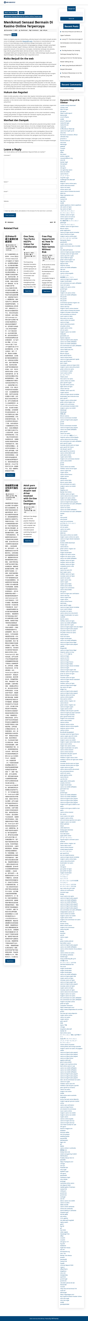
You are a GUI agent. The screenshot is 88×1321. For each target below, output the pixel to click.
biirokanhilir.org (65, 1251)
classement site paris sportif (68, 753)
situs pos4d (63, 517)
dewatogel (63, 410)
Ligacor (62, 1267)
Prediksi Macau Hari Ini (67, 1158)
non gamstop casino (66, 170)
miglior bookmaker (66, 281)
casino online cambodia (67, 1206)
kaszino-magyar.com (66, 1128)
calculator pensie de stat (67, 1283)
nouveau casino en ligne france (69, 734)
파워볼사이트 (64, 960)
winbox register (65, 156)
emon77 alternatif (65, 121)
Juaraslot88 (63, 1138)
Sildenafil (63, 334)
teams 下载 (63, 1025)
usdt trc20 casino (65, 773)
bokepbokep (64, 1275)
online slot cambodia (66, 1208)
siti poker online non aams (68, 630)
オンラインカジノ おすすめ (68, 884)
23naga (62, 1027)
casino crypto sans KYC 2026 (68, 736)
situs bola (63, 142)
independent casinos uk (67, 912)
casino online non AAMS (67, 320)
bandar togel (64, 162)
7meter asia (63, 545)
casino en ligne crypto (66, 707)
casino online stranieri (66, 750)
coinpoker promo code (67, 566)
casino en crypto (65, 1081)
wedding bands (64, 1136)
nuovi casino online (66, 373)
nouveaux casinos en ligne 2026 (69, 365)
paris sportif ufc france (67, 447)
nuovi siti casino (65, 285)
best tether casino (65, 943)
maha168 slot (64, 125)
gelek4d (62, 146)
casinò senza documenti (67, 185)
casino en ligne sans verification (69, 593)
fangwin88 (63, 648)
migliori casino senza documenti (69, 367)
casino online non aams (67, 953)
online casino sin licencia (67, 217)
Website (6, 201)
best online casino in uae (67, 1066)
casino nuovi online (66, 744)
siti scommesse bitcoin (67, 771)
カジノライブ (64, 878)
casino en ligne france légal (68, 642)
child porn (63, 1191)
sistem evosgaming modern (68, 1154)
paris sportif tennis (65, 355)
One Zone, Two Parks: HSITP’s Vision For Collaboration (30, 243)
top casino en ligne (65, 209)
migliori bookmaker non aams (69, 615)
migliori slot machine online (68, 1064)
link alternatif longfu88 (67, 1220)
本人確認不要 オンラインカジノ (69, 220)
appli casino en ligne (66, 386)
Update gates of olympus (67, 1187)
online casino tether (66, 586)
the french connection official (68, 135)
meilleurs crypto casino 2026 (68, 757)
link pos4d (63, 297)
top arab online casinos (67, 384)
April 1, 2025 (30, 253)
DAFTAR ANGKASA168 (67, 964)
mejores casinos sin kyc (67, 652)
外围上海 (62, 414)
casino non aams (65, 187)
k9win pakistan (64, 824)
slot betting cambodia (66, 955)
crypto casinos (64, 392)
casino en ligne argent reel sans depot (71, 627)
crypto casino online (66, 244)
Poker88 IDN (64, 1167)
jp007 (62, 1224)
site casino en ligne (66, 207)
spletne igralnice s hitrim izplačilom (70, 205)
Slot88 (62, 1093)
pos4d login (63, 289)
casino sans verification (67, 1105)
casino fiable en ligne (66, 258)
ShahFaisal (24, 30)
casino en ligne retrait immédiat (69, 394)
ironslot (62, 1287)
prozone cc (63, 138)
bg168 (62, 1226)
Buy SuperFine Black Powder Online (71, 1296)
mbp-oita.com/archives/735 (68, 1288)
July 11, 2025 (48, 255)
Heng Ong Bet (64, 929)
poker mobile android (66, 941)
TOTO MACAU (64, 525)
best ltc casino (64, 619)
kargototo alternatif (66, 1029)
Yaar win (62, 269)
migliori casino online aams (68, 183)
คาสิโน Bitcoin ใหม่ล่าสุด (67, 129)
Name (6, 182)
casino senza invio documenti (69, 439)
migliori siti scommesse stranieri (69, 459)
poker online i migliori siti (67, 548)
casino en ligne (64, 322)
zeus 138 (63, 1253)
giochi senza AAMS (66, 1062)
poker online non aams (67, 369)
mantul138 (63, 199)
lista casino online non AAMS (68, 535)
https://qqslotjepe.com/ (67, 1294)
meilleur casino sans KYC (67, 390)
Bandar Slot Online (65, 492)
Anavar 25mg (64, 923)
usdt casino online (65, 455)
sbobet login (64, 956)
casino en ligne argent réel (68, 670)
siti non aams (64, 330)
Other (22, 12)
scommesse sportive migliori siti (69, 302)
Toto (61, 248)
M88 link (62, 181)
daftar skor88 (64, 1205)
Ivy (27, 509)
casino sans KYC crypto (67, 256)
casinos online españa (66, 273)
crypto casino (64, 472)
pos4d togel (63, 1279)
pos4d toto (63, 1193)
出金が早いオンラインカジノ (68, 1038)
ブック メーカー (65, 176)
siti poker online (65, 326)
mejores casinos (65, 265)
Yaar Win (62, 201)
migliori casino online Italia (68, 859)
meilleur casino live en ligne (68, 468)
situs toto (63, 133)
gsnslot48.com (64, 336)
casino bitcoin (64, 174)
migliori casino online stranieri (69, 308)
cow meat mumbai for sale (68, 1124)
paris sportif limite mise (67, 716)
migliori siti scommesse (67, 404)
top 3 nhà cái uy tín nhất (67, 888)
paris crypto (63, 363)
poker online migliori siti (67, 260)
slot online (63, 1216)
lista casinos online (65, 699)
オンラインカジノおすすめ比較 (69, 880)
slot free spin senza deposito (68, 1013)
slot (61, 515)
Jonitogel (62, 1181)
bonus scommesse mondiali (68, 418)
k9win (62, 826)
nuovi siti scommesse (66, 521)
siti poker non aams (66, 611)
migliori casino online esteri (68, 236)
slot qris (62, 1165)
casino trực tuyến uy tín (67, 131)
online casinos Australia (67, 1044)
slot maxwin (63, 531)
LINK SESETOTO (65, 828)
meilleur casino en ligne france (69, 226)
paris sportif (63, 398)
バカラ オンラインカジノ (67, 211)
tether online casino (66, 925)
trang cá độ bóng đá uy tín (68, 958)
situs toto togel (64, 1298)
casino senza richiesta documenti (70, 191)
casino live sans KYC (66, 570)
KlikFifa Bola (64, 1156)
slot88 (62, 119)
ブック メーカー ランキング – (68, 1040)
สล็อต (61, 152)
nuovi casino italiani (66, 609)
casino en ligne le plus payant (69, 279)
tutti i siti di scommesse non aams (70, 1080)
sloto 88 (62, 160)
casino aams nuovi (65, 845)
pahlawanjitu (64, 1140)
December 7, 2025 (11, 30)
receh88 (62, 541)
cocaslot (62, 148)
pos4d (62, 422)
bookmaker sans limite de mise (69, 396)
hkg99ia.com (64, 490)
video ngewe (64, 1232)
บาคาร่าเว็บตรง (64, 117)
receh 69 (62, 1290)
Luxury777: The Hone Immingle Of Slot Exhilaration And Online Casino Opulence (71, 42)
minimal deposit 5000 (66, 1265)
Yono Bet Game (64, 834)
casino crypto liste (65, 470)
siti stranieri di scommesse (68, 1109)
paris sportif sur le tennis (67, 451)
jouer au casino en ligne (67, 673)
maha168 (63, 127)
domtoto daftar (64, 1132)
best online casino (65, 1033)
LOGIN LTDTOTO (65, 783)
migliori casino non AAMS (68, 332)
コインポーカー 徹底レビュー (68, 435)
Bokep (62, 931)
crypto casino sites (65, 580)
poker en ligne (64, 1003)
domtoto (62, 933)
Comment (7, 155)
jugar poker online (65, 835)
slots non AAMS (65, 172)
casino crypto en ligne (66, 218)
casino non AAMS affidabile (68, 267)
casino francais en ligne (67, 234)
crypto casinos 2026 (66, 709)
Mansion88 (63, 115)
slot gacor (63, 111)
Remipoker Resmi (65, 240)
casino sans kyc (64, 306)
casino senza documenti (67, 324)
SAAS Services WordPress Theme (39, 1318)
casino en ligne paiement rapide (69, 359)
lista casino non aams (66, 318)
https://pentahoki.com (66, 195)
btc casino (63, 814)
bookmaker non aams (66, 863)
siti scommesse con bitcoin (68, 314)
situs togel (63, 1169)
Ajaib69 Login (64, 1171)
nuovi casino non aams (67, 816)
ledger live (63, 689)
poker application (65, 230)
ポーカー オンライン (66, 837)
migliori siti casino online (67, 287)
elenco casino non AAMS (67, 1201)
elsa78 (62, 150)
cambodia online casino (67, 1183)
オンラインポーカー (66, 851)
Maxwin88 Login (27, 41)
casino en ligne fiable (66, 664)
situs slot (62, 1273)
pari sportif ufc (64, 853)
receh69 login (64, 1212)
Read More (11, 475)
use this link (63, 779)
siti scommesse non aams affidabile (70, 283)
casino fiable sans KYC (66, 349)
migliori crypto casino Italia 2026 (70, 742)
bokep (62, 894)
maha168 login (64, 123)
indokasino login (65, 1177)
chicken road (64, 107)
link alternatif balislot (66, 250)
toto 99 (62, 1249)
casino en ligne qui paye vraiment (70, 252)
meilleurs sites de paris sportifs (69, 710)
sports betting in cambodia (68, 1210)
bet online (63, 921)
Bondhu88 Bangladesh (67, 732)
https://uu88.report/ (66, 113)
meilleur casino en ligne (67, 215)
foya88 (62, 488)
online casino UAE (65, 189)
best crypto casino (65, 572)
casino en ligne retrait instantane (70, 539)
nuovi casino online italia (67, 738)
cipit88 (62, 646)
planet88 (62, 1160)
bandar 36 (63, 1031)
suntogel (62, 1197)
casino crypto (64, 351)
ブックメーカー (64, 275)
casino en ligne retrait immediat (69, 232)
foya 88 (62, 1244)
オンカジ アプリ (65, 375)
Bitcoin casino (64, 228)
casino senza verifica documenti (69, 769)
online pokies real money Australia (70, 1046)
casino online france (66, 357)
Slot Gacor (63, 154)
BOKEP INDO (64, 832)
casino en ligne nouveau (67, 714)
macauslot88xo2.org (66, 158)
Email (6, 191)
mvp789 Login (64, 177)
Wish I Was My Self (11, 12)
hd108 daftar (64, 1214)
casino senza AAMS (66, 304)
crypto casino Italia (65, 457)
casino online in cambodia (68, 1148)
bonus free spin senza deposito (69, 1099)
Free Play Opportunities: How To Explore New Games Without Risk (48, 244)
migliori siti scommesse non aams (70, 919)
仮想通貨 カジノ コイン (67, 277)
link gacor (63, 1126)
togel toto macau (65, 1247)
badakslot (63, 1245)
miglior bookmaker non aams (69, 748)
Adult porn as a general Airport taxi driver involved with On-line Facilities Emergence (30, 494)
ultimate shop (64, 136)
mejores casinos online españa (69, 437)
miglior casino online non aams (69, 537)
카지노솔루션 (64, 1218)
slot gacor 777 (64, 1242)
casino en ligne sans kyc (67, 1121)
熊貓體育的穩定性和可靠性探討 (11, 488)
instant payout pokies (66, 849)
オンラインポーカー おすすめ (68, 238)
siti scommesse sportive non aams (70, 820)
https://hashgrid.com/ (66, 1162)
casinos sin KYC (64, 658)
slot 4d (62, 1199)
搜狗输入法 (63, 1150)
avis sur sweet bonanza (67, 855)
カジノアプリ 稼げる (66, 654)
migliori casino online (66, 261)
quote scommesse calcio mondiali (70, 246)
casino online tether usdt (67, 453)
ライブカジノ (64, 876)
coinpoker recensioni (66, 1005)
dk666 (62, 1146)
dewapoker (63, 478)
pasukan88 (63, 242)
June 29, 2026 (30, 507)
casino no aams (64, 1203)
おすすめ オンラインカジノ (68, 523)
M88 (61, 1023)
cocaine (62, 791)
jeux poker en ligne (66, 869)
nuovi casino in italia (66, 316)
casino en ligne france (66, 662)
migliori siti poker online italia (69, 312)
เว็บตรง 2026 (64, 377)
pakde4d (62, 197)
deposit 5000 (64, 263)
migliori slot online (65, 1091)
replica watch (64, 1222)
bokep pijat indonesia (66, 830)
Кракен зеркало (65, 338)
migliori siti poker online (67, 1001)
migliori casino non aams (67, 994)
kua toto (62, 166)
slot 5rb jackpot (64, 1134)
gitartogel (63, 222)
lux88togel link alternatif (67, 179)
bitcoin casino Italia (66, 482)
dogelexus (63, 1271)
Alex (12, 246)
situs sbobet (63, 1179)
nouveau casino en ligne (67, 576)
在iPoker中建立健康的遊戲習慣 (11, 239)
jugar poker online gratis (67, 781)
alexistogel (63, 144)
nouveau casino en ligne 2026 (69, 254)
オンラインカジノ (65, 1042)
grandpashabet (64, 1304)
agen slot (63, 1142)
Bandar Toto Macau (66, 1255)
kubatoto (63, 1130)
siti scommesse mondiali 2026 (69, 406)
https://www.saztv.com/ (67, 1007)
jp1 (61, 1144)
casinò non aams (65, 507)
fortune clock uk (65, 140)
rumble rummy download (68, 105)
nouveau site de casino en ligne (69, 445)
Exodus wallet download (67, 543)
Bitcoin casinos (64, 353)
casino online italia (65, 480)
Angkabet (63, 1097)
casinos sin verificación (67, 890)
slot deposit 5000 (65, 1185)
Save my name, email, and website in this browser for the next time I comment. (28, 211)
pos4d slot (63, 1281)
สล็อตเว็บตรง (64, 1269)
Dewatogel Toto (65, 1234)
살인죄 (62, 935)
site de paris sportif (66, 449)
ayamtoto (63, 1277)
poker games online (66, 775)
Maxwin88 (63, 1285)
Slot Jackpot (63, 164)
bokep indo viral (65, 1152)
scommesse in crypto (66, 371)
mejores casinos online (67, 724)
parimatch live (64, 789)
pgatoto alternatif (65, 1060)
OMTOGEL (63, 603)
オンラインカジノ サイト (67, 213)
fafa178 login (64, 109)
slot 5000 (63, 1230)
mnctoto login (64, 892)
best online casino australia (68, 1095)
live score (63, 966)
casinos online (64, 722)
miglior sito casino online (67, 746)
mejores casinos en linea (67, 695)
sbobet (62, 513)
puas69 (62, 1257)
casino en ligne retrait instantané (70, 679)
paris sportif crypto (66, 382)
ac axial (62, 865)
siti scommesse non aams (67, 484)
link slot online (64, 271)
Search (71, 8)
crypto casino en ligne (66, 767)
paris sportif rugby (65, 605)
